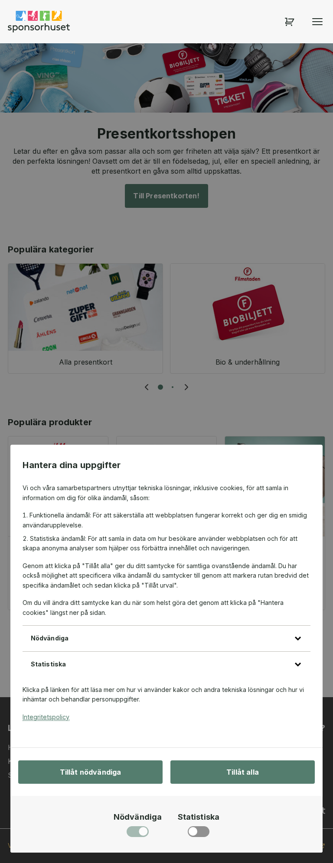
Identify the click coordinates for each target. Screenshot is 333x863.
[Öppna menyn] (317, 21)
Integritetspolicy (46, 717)
